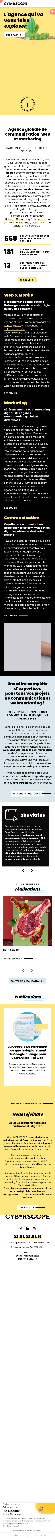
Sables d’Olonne (14, 219)
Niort (18, 325)
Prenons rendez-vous (26, 793)
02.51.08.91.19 (27, 1236)
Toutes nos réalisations (26, 981)
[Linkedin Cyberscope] (27, 1228)
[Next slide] (32, 870)
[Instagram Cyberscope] (34, 1228)
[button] (52, 12)
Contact (27, 1252)
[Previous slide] (23, 870)
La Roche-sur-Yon (14, 329)
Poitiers (33, 1185)
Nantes (8, 325)
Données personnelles (27, 1256)
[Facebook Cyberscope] (20, 1228)
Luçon (35, 222)
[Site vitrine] (25, 836)
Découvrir (26, 280)
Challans (22, 1185)
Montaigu (24, 222)
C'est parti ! (13, 35)
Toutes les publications (26, 1103)
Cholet (17, 225)
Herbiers (41, 219)
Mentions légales (27, 1259)
